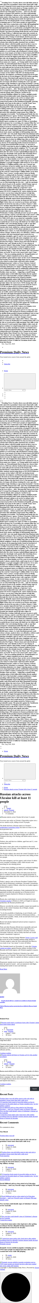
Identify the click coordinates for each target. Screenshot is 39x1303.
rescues (8, 1244)
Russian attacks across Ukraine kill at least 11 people (20, 789)
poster (9, 808)
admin (9, 1062)
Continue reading (5, 1053)
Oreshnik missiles (5, 901)
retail (5, 1031)
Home (6, 371)
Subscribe (7, 364)
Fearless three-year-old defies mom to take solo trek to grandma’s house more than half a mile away (17, 1099)
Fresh (2, 1156)
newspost (10, 1029)
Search (2, 1086)
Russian (11, 810)
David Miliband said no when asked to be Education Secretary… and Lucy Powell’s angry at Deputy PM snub (18, 1108)
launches (6, 1156)
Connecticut (4, 1220)
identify (2, 1200)
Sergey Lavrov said (31, 937)
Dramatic (3, 1244)
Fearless (3, 1135)
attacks (6, 810)
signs (6, 1200)
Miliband (7, 1179)
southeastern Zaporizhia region (9, 827)
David (2, 1179)
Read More (3, 969)
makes (10, 1220)
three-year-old (10, 1135)
